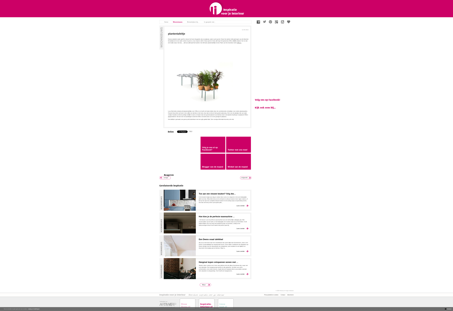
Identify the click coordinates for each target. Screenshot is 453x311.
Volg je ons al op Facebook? (210, 148)
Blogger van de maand (212, 167)
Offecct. (239, 42)
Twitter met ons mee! (237, 150)
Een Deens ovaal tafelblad (211, 239)
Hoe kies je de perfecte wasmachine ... (217, 216)
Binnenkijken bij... (193, 22)
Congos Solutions (289, 290)
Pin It (190, 131)
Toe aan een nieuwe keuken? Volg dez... (217, 194)
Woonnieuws (177, 22)
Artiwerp (282, 290)
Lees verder (241, 206)
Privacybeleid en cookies (271, 295)
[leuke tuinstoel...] (245, 177)
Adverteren (290, 295)
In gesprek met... (210, 22)
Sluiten (449, 309)
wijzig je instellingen (34, 309)
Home (166, 22)
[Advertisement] (179, 152)
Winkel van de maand (238, 167)
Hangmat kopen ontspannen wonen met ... (218, 262)
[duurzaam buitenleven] (165, 177)
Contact (283, 295)
